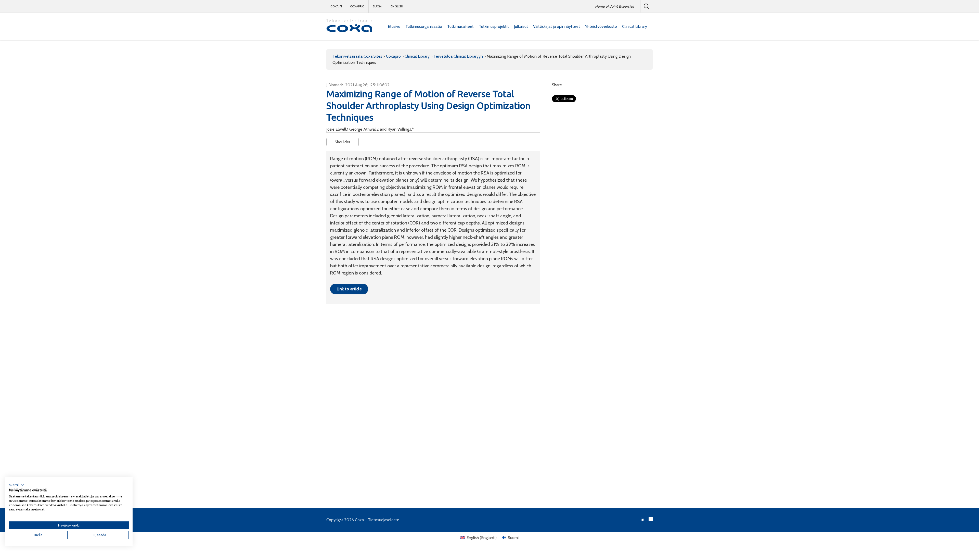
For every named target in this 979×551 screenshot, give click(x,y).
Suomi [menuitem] (513, 537)
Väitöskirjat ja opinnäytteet (556, 26)
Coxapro (357, 6)
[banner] (349, 26)
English (397, 6)
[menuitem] (394, 26)
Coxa (359, 519)
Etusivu (394, 26)
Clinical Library (634, 26)
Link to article (349, 288)
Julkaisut (521, 26)
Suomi (378, 6)
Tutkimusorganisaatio (423, 26)
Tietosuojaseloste (383, 519)
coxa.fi (336, 6)
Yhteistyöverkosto (601, 26)
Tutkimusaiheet (460, 26)
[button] (16, 485)
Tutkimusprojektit (494, 26)
